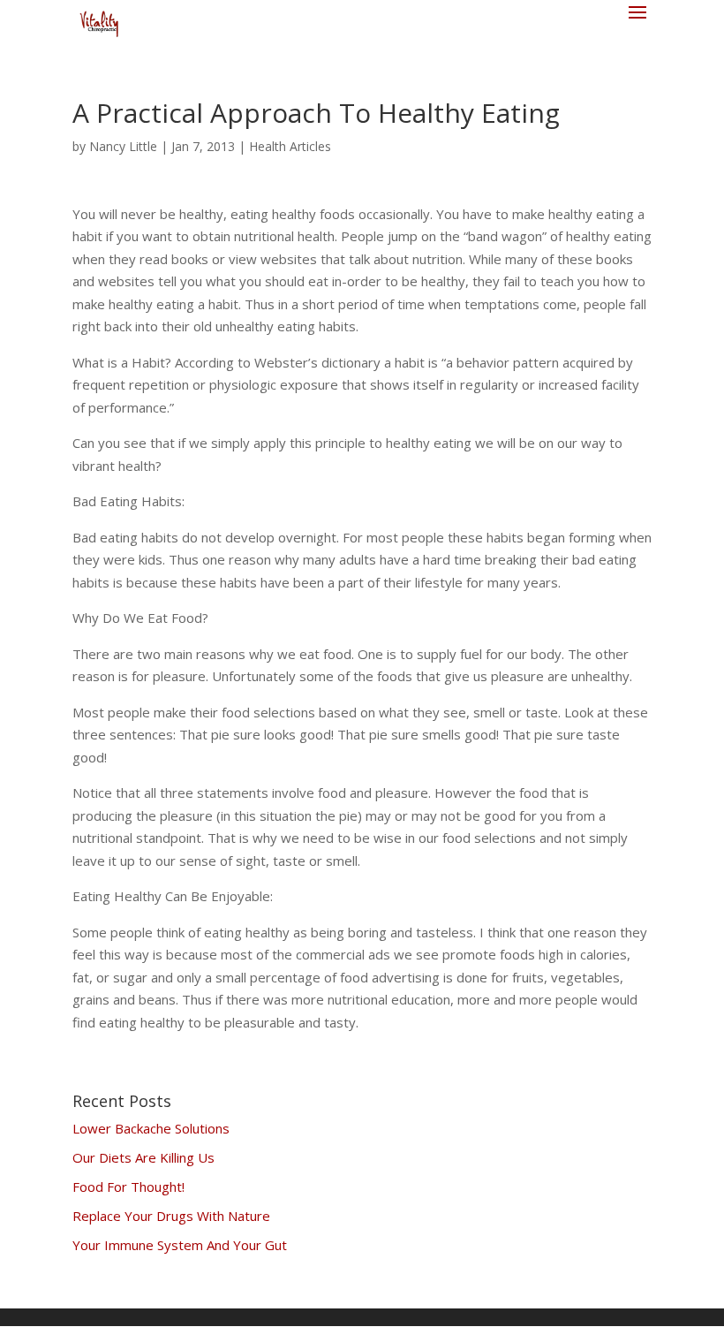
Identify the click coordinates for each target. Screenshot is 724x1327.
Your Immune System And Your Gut (179, 1245)
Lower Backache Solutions (151, 1128)
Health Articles (290, 146)
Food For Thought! (128, 1186)
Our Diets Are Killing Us (143, 1157)
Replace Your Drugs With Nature (171, 1216)
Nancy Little (123, 146)
